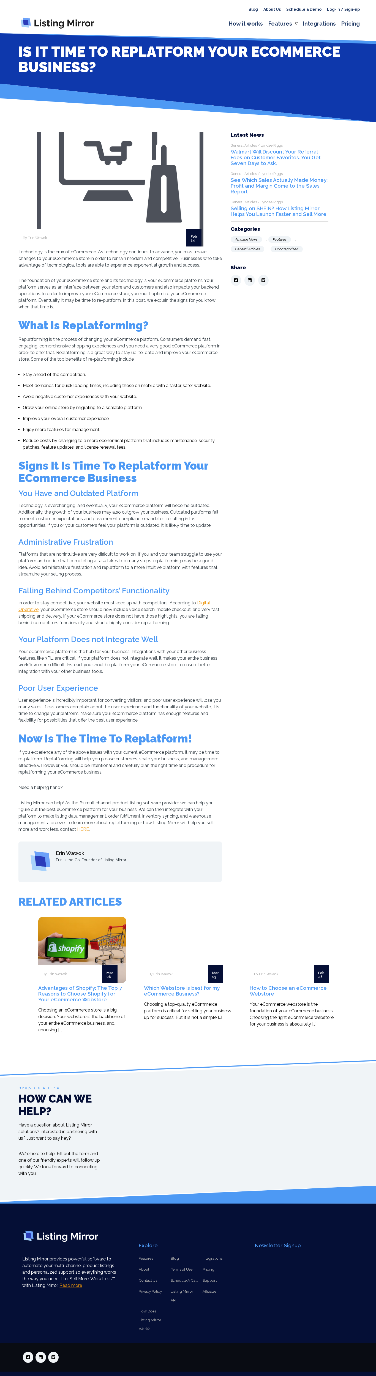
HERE (83, 829)
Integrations (319, 23)
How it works (246, 23)
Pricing (350, 23)
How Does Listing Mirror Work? (150, 1320)
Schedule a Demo (303, 9)
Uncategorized (286, 249)
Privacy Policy (150, 1291)
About (144, 1269)
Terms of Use (181, 1269)
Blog (253, 9)
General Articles (247, 249)
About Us (272, 9)
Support (210, 1280)
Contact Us (148, 1280)
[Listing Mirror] (59, 28)
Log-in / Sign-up (343, 9)
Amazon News (246, 239)
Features (280, 23)
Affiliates (209, 1291)
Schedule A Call (184, 1280)
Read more (70, 1285)
